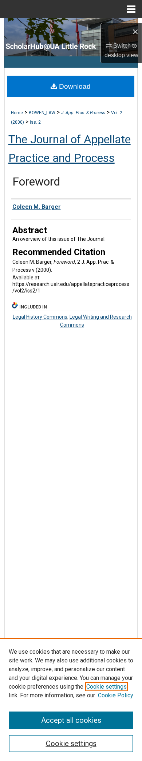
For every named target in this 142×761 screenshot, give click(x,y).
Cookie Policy (115, 695)
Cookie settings (106, 686)
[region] (71, 699)
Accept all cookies (71, 720)
